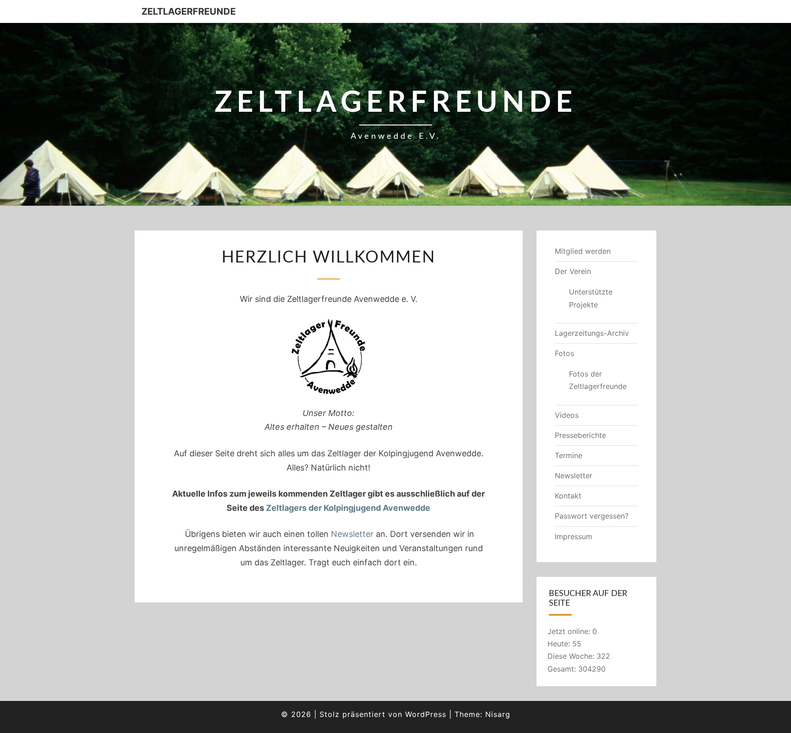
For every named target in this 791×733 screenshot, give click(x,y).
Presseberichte (580, 435)
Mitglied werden (583, 251)
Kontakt (568, 495)
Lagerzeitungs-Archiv (592, 333)
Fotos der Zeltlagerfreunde (598, 380)
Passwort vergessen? (591, 515)
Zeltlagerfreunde (188, 11)
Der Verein (573, 271)
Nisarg (497, 714)
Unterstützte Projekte (590, 298)
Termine (568, 455)
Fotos (564, 353)
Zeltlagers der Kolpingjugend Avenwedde (348, 508)
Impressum (573, 536)
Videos (567, 415)
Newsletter (352, 534)
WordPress (425, 714)
